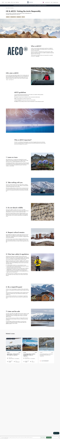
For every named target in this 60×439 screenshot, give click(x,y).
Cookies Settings (43, 437)
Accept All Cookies (49, 437)
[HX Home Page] (30, 2)
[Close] (59, 437)
